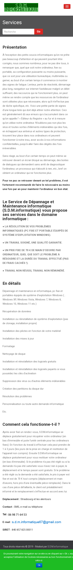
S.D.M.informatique (58, 546)
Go (38, 31)
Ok (39, 565)
